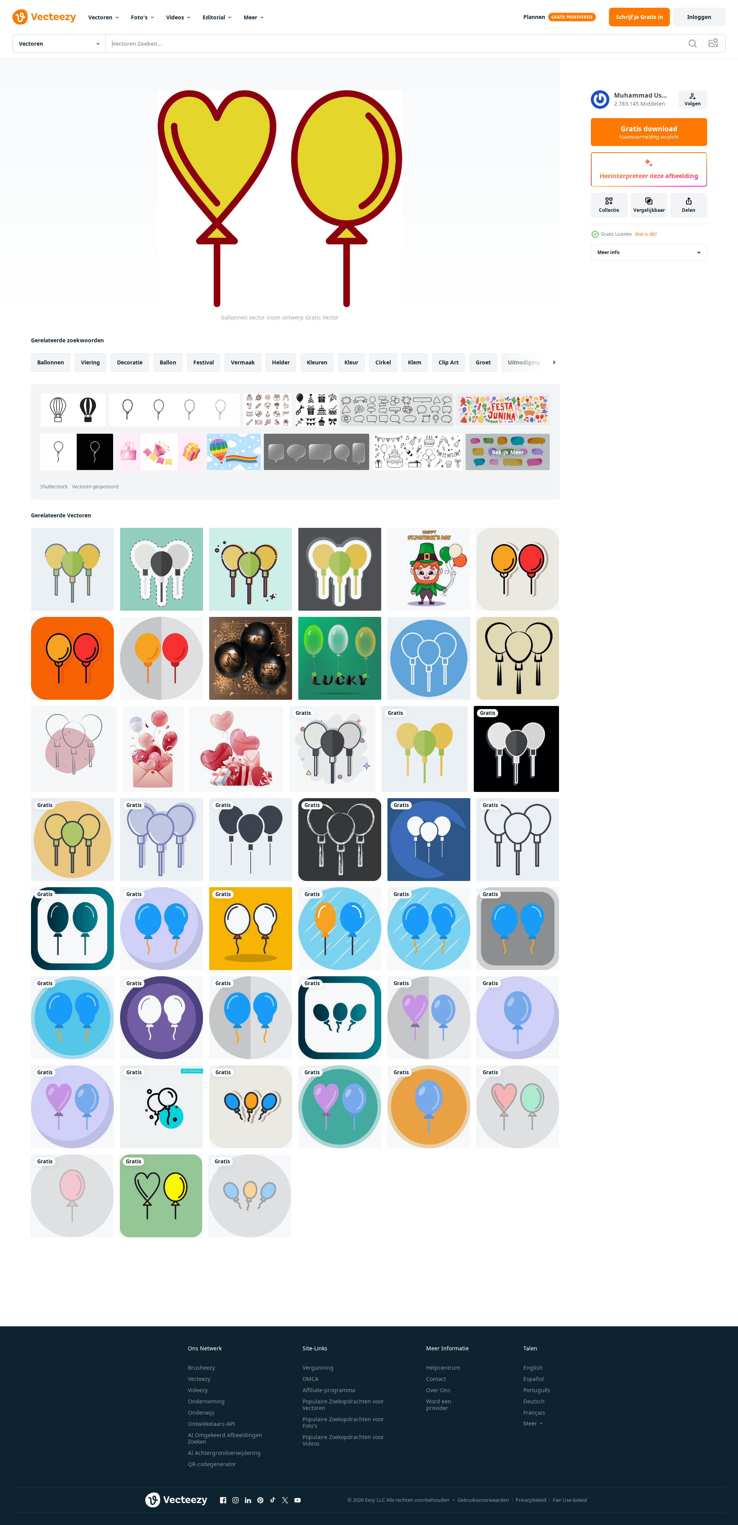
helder (281, 362)
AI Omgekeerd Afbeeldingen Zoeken (225, 1438)
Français (534, 1412)
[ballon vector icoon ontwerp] (518, 569)
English (533, 1367)
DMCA (310, 1378)
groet (483, 362)
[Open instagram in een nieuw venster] (235, 1500)
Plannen (534, 17)
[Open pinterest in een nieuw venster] (260, 1500)
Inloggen (699, 17)
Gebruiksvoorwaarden (483, 1499)
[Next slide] (547, 362)
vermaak (243, 362)
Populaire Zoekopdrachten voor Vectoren (343, 1405)
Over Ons (438, 1390)
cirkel (383, 362)
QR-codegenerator (212, 1464)
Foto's (139, 17)
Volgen (693, 103)
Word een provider (438, 1405)
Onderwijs (201, 1412)
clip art (449, 362)
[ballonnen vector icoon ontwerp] (72, 928)
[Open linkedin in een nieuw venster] (248, 1500)
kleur (351, 362)
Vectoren (100, 17)
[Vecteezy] (44, 17)
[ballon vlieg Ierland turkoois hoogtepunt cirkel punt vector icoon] (161, 1106)
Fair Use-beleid (570, 1499)
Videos (175, 17)
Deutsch (534, 1401)
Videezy (198, 1390)
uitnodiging (524, 362)
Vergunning (318, 1367)
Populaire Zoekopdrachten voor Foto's (343, 1422)
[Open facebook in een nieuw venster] (223, 1500)
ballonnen (50, 362)
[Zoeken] (692, 43)
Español (533, 1378)
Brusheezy (201, 1367)
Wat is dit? (646, 234)
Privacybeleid (531, 1499)
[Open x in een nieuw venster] (285, 1500)
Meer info (608, 252)
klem (414, 362)
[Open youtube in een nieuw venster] (297, 1500)
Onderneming (206, 1401)
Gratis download (649, 132)
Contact (436, 1378)
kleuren (317, 362)
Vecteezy (199, 1378)
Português (536, 1390)
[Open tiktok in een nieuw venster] (273, 1500)
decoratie (130, 362)
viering (90, 362)
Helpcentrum (443, 1367)
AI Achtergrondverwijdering (224, 1452)
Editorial (214, 17)
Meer (250, 17)
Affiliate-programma (329, 1390)
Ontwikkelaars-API (211, 1423)
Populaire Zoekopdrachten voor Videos (343, 1440)
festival (203, 362)
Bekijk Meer (508, 452)
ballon (168, 362)
